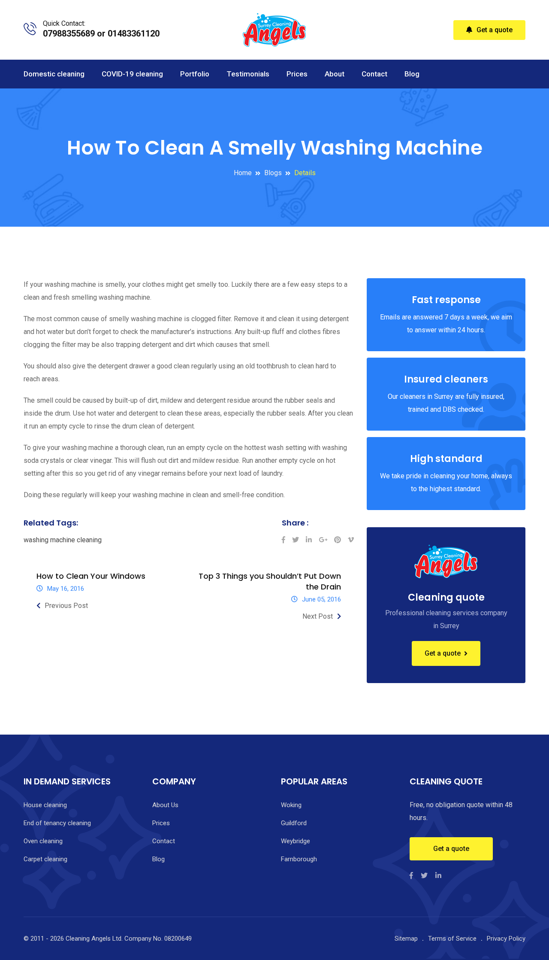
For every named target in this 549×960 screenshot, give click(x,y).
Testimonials (247, 74)
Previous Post (66, 606)
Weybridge (295, 841)
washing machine (49, 540)
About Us (165, 805)
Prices (297, 74)
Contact (374, 74)
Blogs (273, 173)
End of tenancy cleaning (57, 823)
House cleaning (45, 805)
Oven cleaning (43, 841)
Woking (291, 805)
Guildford (294, 823)
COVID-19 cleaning (132, 74)
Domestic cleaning (54, 74)
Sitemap (406, 938)
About (334, 74)
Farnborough (299, 859)
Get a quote (495, 30)
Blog (411, 74)
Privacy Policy (506, 938)
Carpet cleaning (45, 859)
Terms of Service (452, 938)
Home (243, 173)
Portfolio (194, 74)
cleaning (89, 540)
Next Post (317, 616)
